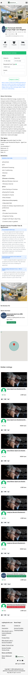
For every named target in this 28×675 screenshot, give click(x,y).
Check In (5, 58)
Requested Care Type (9, 64)
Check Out (17, 58)
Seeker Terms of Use (7, 645)
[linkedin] (20, 660)
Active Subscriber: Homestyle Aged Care (16, 576)
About (3, 625)
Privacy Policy (5, 638)
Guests (5, 70)
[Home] (1, 3)
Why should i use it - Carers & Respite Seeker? (7, 633)
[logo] (12, 2)
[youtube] (22, 660)
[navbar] (26, 3)
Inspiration (5, 628)
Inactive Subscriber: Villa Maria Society (15, 607)
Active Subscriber (11, 322)
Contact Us (17, 625)
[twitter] (17, 660)
